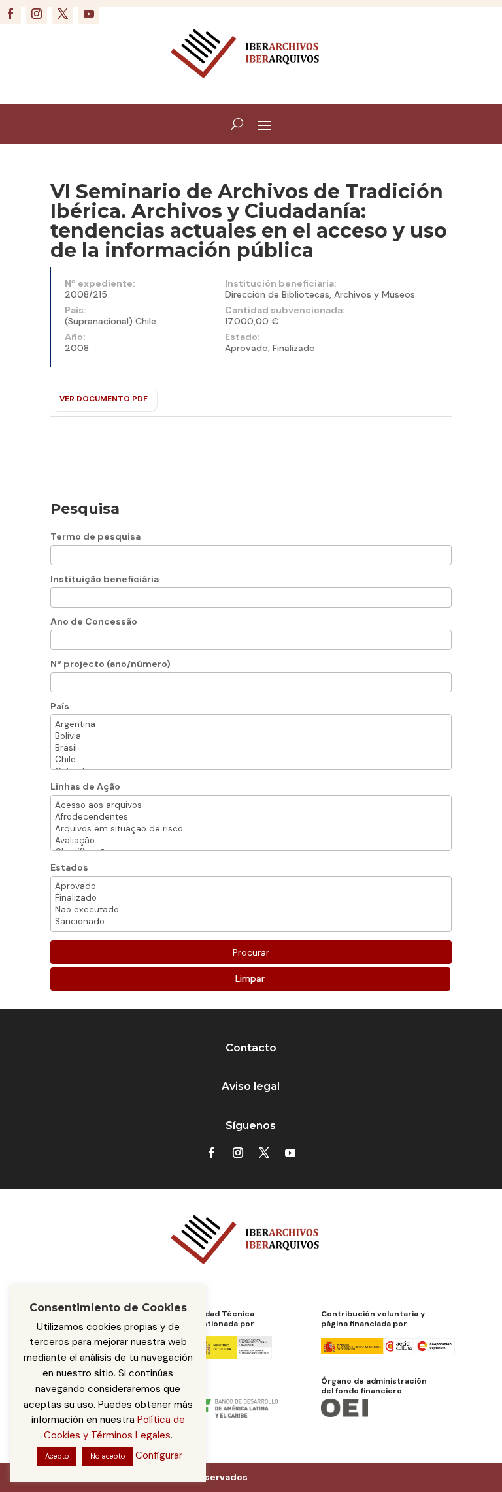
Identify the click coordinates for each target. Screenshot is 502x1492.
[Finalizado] (251, 898)
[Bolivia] (251, 736)
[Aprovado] (251, 886)
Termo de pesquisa (95, 536)
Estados (69, 867)
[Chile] (251, 760)
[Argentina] (251, 724)
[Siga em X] (62, 13)
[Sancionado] (251, 921)
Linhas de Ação (85, 786)
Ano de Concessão (93, 621)
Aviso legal (251, 1086)
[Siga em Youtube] (88, 13)
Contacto (251, 1048)
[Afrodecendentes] (251, 817)
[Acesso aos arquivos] (251, 805)
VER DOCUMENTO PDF (103, 399)
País (59, 706)
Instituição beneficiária (104, 579)
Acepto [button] (57, 1456)
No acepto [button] (107, 1456)
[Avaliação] (251, 841)
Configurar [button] (158, 1455)
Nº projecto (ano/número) (110, 664)
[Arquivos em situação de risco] (251, 829)
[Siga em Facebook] (10, 13)
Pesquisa (85, 509)
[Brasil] (251, 748)
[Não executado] (251, 910)
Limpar (250, 978)
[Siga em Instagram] (36, 13)
